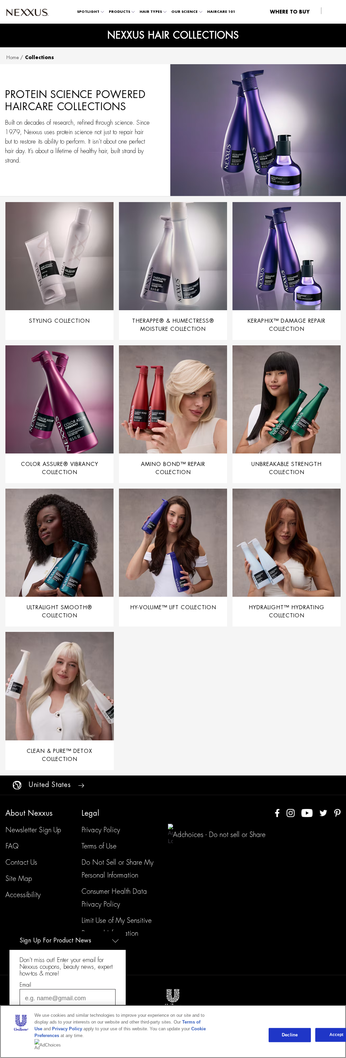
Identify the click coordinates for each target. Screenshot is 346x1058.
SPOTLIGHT (88, 12)
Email (25, 984)
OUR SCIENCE (184, 12)
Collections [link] (39, 57)
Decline (290, 1034)
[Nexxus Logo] (27, 12)
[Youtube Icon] (307, 812)
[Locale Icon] (17, 785)
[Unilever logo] (173, 998)
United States (50, 784)
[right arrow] (81, 785)
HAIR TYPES (151, 12)
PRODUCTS (119, 12)
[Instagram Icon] (291, 812)
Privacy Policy (67, 1028)
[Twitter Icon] (323, 812)
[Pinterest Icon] (337, 812)
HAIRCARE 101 (221, 12)
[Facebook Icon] (277, 812)
